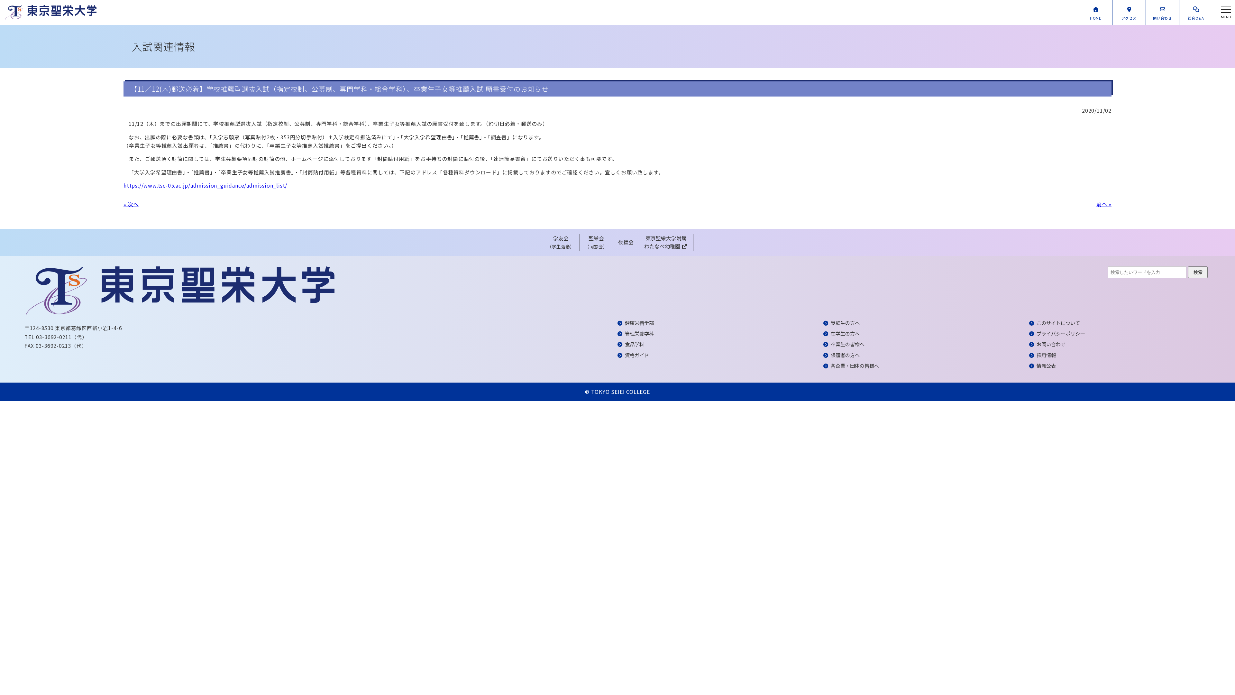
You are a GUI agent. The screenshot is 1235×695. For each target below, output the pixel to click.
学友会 (560, 242)
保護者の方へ (845, 354)
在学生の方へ (845, 333)
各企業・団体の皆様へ (855, 365)
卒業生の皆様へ (847, 344)
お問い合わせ (1051, 344)
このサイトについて (1058, 322)
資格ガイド (637, 354)
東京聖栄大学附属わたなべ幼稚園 (665, 242)
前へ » (1104, 204)
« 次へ (131, 204)
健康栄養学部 (639, 322)
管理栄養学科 (639, 333)
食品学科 (634, 344)
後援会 (626, 242)
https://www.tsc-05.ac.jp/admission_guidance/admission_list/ (205, 185)
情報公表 (1046, 365)
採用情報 (1046, 354)
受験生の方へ (845, 322)
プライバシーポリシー (1061, 333)
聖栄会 (596, 242)
